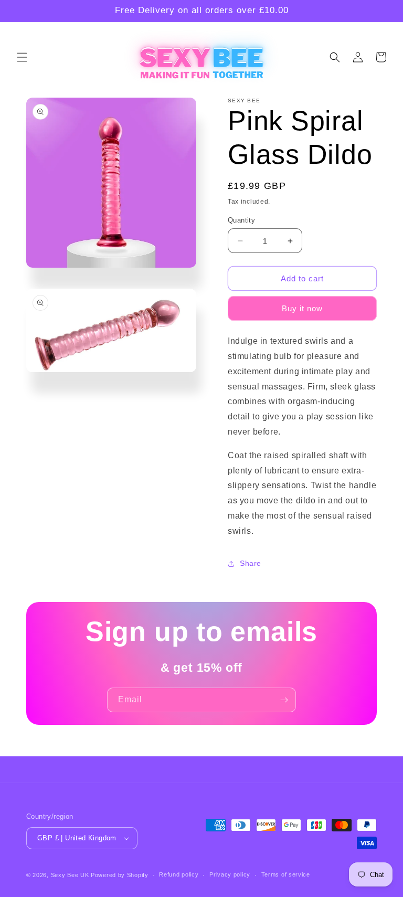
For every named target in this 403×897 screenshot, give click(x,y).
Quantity (241, 220)
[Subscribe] (283, 700)
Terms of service (285, 874)
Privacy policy (229, 874)
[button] (22, 57)
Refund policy (178, 874)
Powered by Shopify (120, 875)
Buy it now (302, 308)
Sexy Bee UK (70, 875)
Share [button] (250, 563)
